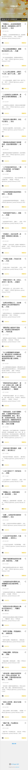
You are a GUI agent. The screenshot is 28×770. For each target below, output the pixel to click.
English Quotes (10, 13)
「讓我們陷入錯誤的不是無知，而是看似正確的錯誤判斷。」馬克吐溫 (11, 330)
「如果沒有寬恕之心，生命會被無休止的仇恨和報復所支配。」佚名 (11, 305)
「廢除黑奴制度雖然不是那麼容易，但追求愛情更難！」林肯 (11, 144)
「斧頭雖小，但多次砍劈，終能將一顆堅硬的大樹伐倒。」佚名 (11, 236)
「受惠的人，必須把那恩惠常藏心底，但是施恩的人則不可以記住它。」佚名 (11, 26)
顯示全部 (24, 19)
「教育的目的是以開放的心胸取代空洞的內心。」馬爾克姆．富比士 (11, 608)
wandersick (17, 767)
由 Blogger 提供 (15, 764)
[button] (25, 24)
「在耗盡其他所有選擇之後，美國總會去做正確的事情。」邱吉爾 (11, 584)
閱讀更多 (24, 43)
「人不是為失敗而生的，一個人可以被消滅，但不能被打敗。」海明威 (11, 169)
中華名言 (14, 6)
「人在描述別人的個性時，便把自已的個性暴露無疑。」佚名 (11, 97)
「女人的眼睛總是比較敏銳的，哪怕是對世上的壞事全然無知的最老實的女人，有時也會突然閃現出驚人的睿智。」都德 (11, 356)
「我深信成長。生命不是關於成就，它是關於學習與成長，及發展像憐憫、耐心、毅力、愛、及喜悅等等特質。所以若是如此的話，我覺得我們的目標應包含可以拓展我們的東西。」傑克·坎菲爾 (11, 418)
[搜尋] (26, 3)
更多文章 (14, 743)
